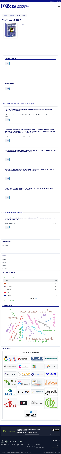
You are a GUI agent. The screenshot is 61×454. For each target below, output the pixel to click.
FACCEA (28, 444)
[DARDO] (23, 392)
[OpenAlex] (37, 403)
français (4, 265)
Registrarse (53, 1)
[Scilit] (51, 391)
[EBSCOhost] (10, 391)
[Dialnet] (23, 358)
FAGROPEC (28, 443)
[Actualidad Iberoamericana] (51, 358)
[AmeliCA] (23, 382)
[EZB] (37, 382)
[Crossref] (51, 366)
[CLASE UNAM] (10, 403)
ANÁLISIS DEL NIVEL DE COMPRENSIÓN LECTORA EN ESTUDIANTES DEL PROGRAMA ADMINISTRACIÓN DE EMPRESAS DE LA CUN (30, 151)
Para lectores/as (6, 245)
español (4, 262)
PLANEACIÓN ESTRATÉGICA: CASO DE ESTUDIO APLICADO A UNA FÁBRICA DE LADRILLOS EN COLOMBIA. (28, 110)
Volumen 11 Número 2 (11, 58)
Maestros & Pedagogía (38, 443)
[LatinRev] (23, 366)
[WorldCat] (10, 374)
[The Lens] (30, 414)
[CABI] (51, 403)
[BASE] (23, 374)
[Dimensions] (37, 391)
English (4, 259)
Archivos (12, 15)
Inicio (5, 15)
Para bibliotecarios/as (7, 251)
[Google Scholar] (10, 358)
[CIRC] (23, 403)
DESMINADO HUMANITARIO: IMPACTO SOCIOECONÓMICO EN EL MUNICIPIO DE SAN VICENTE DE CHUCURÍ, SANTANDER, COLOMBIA (29, 170)
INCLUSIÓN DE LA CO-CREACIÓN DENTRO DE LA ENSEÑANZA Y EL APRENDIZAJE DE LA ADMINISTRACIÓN (30, 218)
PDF (8, 63)
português (4, 268)
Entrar (58, 1)
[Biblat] (51, 382)
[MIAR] (51, 374)
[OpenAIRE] (37, 374)
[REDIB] (10, 366)
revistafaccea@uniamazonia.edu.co (32, 434)
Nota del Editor (9, 83)
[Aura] (10, 382)
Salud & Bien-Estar (40, 447)
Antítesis (38, 446)
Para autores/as (5, 248)
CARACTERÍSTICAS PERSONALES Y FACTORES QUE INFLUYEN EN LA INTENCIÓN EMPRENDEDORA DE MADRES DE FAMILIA (29, 189)
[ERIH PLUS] (37, 359)
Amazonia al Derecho (30, 446)
